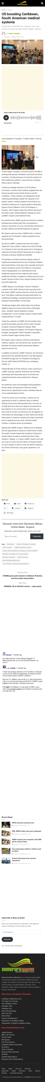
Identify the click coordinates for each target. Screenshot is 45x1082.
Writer (4, 141)
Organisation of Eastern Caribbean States (16, 1023)
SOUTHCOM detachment (11, 560)
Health (14, 1071)
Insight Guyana (7, 1032)
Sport (30, 1071)
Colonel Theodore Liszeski (26, 544)
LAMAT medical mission (23, 547)
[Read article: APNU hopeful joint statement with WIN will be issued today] (6, 841)
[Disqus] (22, 678)
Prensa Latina (6, 1037)
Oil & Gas (18, 1069)
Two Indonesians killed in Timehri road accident (26, 850)
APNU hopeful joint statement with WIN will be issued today (26, 840)
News (10, 1069)
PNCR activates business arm (23, 823)
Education (22, 1071)
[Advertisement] (22, 88)
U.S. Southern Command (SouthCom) (16, 564)
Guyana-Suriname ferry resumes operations (24, 859)
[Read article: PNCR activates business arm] (6, 825)
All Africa (5, 1054)
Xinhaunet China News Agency (12, 1059)
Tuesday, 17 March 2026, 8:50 (13, 37)
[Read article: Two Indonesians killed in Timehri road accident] (6, 851)
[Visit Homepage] (22, 3)
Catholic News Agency (9, 1057)
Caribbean (10, 544)
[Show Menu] (3, 3)
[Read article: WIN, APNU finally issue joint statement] (6, 833)
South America (22, 557)
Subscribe (37, 536)
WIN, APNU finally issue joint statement (26, 831)
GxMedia (28, 1077)
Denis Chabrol (14, 34)
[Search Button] (42, 3)
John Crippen (7, 547)
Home (3, 10)
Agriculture (5, 1071)
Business (28, 1069)
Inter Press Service (8, 1042)
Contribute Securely (16, 1073)
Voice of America (7, 1049)
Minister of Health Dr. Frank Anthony (15, 554)
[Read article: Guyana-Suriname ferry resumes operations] (6, 860)
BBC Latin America (8, 1035)
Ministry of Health (9, 557)
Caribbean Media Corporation (12, 1044)
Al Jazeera (5, 1047)
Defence (9, 10)
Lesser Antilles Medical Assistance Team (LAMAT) (20, 551)
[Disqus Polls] (22, 621)
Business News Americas (10, 1052)
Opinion (37, 1071)
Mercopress (6, 1040)
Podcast (4, 1073)
